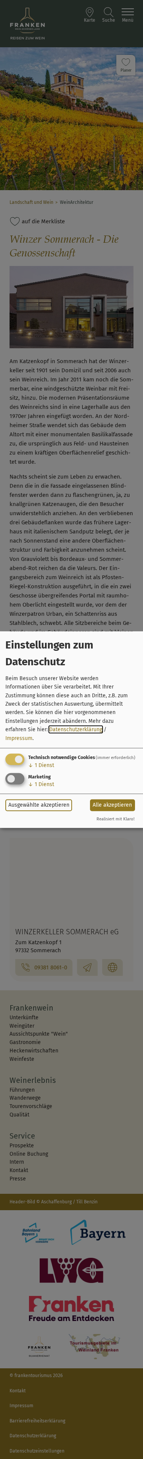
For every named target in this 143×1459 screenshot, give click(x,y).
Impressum (18, 738)
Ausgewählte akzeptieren (38, 805)
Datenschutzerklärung (75, 729)
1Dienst (41, 765)
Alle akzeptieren (112, 805)
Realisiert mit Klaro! (115, 819)
